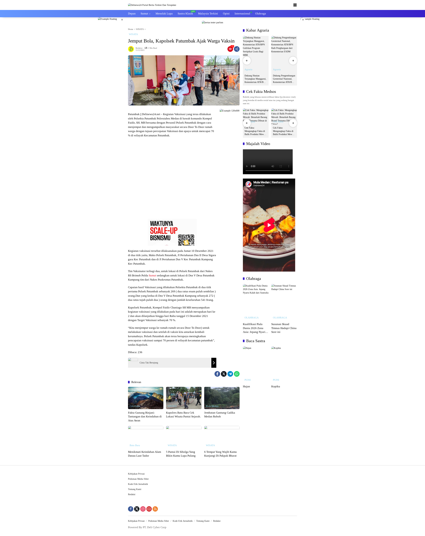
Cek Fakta (135, 406)
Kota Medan (212, 406)
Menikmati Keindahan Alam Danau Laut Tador (144, 453)
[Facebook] (217, 374)
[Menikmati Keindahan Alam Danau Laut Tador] (145, 437)
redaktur (139, 48)
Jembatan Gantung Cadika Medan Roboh (219, 414)
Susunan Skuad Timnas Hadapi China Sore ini (284, 328)
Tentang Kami (134, 489)
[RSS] (155, 509)
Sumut (152, 275)
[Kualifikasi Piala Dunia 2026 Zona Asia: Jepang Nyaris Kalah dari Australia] (256, 302)
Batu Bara (135, 445)
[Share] (237, 49)
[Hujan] (256, 364)
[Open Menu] (295, 5)
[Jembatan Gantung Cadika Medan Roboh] (222, 398)
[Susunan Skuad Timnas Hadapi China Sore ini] (284, 302)
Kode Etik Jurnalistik (138, 484)
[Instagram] (143, 509)
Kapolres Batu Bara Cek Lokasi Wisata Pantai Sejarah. (183, 414)
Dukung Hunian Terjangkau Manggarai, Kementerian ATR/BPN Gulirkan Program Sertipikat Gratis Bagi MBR (255, 79)
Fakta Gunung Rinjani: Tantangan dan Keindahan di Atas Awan (145, 416)
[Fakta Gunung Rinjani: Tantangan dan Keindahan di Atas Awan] (145, 398)
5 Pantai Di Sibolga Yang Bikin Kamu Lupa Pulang (181, 453)
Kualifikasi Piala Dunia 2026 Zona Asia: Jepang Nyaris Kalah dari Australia (254, 328)
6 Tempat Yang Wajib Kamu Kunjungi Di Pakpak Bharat (220, 453)
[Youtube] (149, 509)
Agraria (248, 69)
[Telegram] (230, 374)
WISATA (133, 34)
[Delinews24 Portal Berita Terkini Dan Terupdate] (152, 5)
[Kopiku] (284, 364)
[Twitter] (224, 374)
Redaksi (131, 494)
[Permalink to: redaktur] (132, 49)
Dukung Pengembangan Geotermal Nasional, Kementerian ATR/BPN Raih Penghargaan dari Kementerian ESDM (284, 79)
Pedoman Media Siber (138, 479)
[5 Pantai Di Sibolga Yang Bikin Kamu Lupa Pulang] (183, 437)
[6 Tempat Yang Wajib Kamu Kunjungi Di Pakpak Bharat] (222, 437)
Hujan (246, 386)
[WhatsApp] (237, 374)
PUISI (248, 380)
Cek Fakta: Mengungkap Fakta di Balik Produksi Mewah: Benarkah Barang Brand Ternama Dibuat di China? (256, 131)
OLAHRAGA (252, 317)
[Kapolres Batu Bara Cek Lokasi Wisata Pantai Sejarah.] (183, 398)
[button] (247, 61)
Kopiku (275, 386)
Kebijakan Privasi (136, 474)
